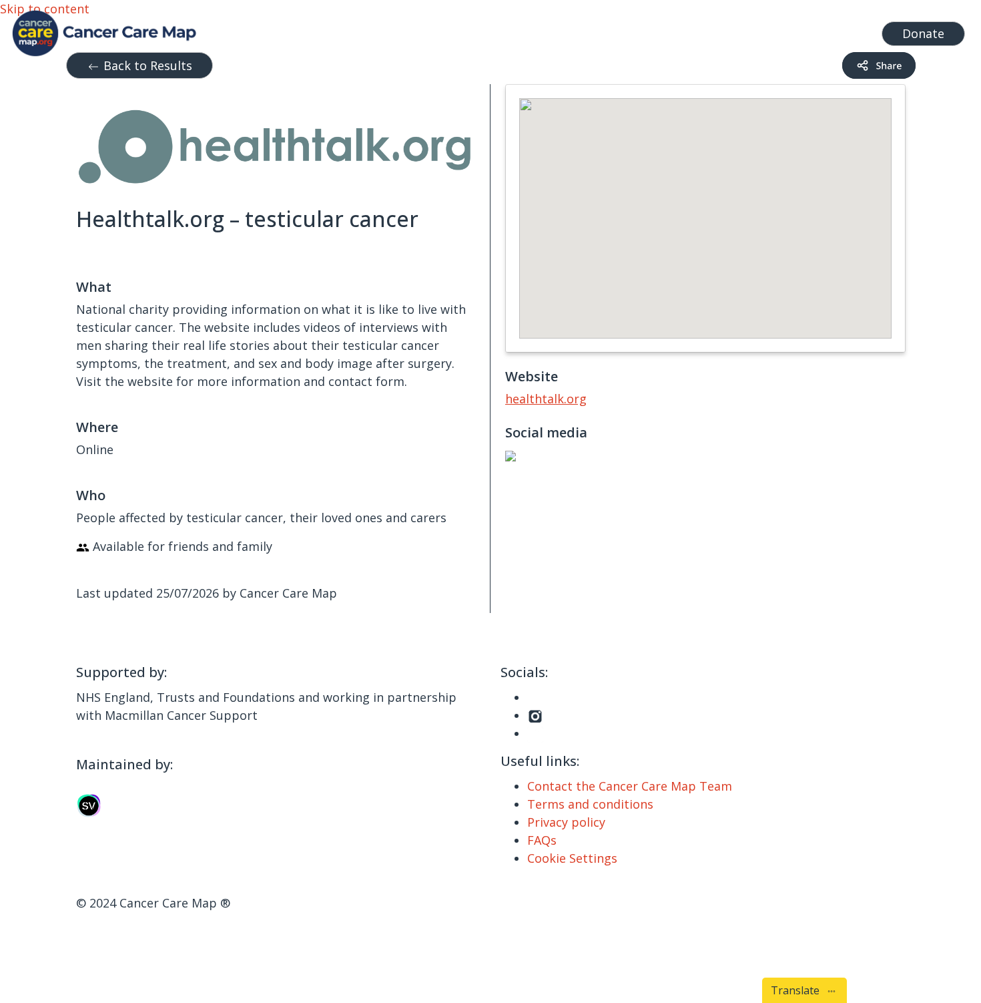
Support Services (446, 30)
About (670, 30)
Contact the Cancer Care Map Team (629, 786)
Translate (798, 990)
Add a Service (748, 30)
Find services (834, 30)
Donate (923, 33)
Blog (627, 30)
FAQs (542, 840)
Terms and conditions (590, 804)
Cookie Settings (572, 858)
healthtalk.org (546, 399)
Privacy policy (566, 822)
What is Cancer (560, 30)
